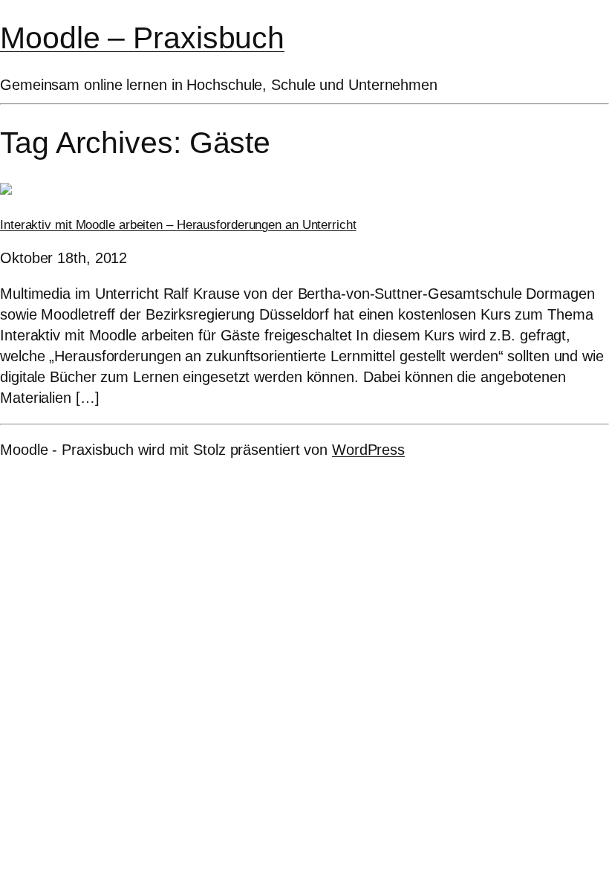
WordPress (368, 449)
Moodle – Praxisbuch (142, 38)
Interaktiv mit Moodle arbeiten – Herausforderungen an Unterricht (178, 225)
